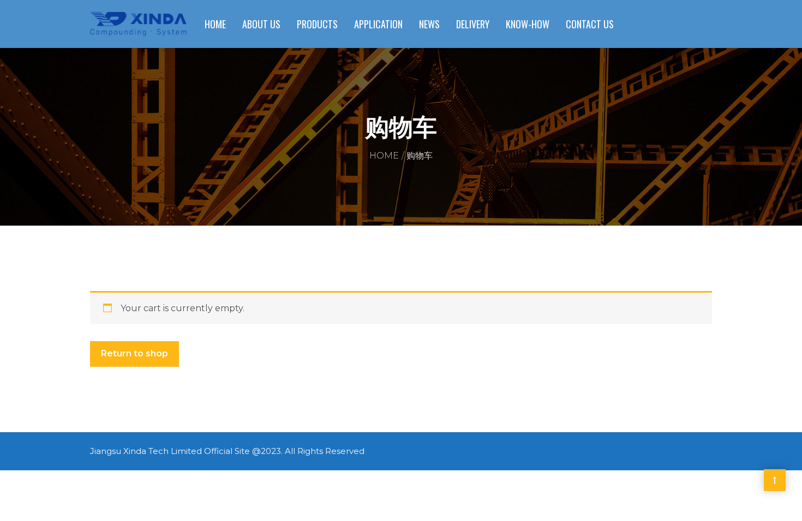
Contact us (590, 24)
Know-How (527, 24)
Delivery (472, 24)
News (429, 24)
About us (261, 24)
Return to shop (134, 353)
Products (317, 24)
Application (378, 24)
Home (215, 24)
